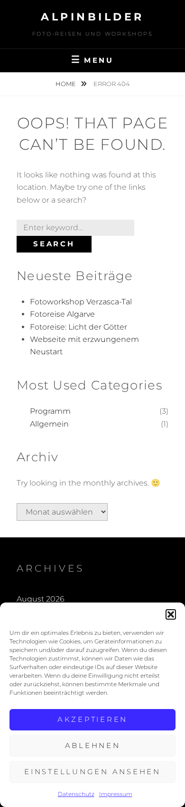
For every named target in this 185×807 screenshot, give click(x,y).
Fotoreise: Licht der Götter (78, 326)
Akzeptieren (92, 719)
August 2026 (41, 598)
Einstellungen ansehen (92, 771)
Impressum (115, 793)
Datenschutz (76, 793)
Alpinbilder (92, 16)
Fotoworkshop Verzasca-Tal (81, 301)
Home (66, 84)
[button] (171, 614)
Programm (50, 411)
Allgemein (49, 423)
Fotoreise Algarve (62, 314)
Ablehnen (92, 745)
